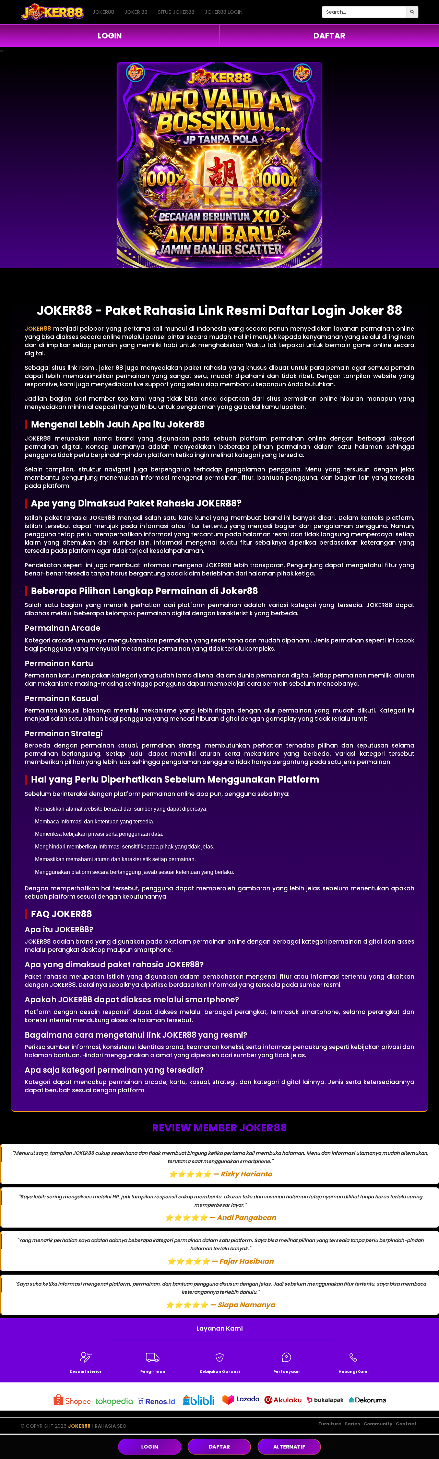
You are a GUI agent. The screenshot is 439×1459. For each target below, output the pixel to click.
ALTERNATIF (289, 1447)
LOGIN (110, 35)
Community (378, 1424)
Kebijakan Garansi (220, 1371)
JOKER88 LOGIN (223, 11)
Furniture (329, 1424)
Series (352, 1424)
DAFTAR (329, 35)
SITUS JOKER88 (176, 11)
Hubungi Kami (353, 1371)
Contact (406, 1424)
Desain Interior (86, 1371)
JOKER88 (103, 11)
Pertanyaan (286, 1371)
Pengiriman (152, 1371)
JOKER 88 (135, 11)
